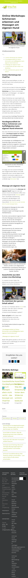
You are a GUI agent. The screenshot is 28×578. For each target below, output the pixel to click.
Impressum (5, 510)
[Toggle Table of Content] (3, 54)
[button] (3, 388)
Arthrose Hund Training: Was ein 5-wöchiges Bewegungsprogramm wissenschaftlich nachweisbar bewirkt (14, 544)
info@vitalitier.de (14, 2)
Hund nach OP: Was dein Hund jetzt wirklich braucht (14, 526)
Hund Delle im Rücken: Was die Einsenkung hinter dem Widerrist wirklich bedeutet (13, 434)
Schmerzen (22, 418)
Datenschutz (6, 513)
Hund (21, 306)
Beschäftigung (7, 418)
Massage (18, 194)
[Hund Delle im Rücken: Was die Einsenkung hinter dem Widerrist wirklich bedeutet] (20, 373)
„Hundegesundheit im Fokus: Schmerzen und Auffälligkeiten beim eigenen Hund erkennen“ (13, 331)
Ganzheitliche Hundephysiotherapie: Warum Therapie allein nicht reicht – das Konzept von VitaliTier (13, 427)
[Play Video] (14, 293)
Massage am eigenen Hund (13, 64)
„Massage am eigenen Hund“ (10, 336)
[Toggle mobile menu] (25, 6)
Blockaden (13, 179)
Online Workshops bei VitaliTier (14, 57)
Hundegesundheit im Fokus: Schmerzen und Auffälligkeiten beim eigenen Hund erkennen (14, 61)
